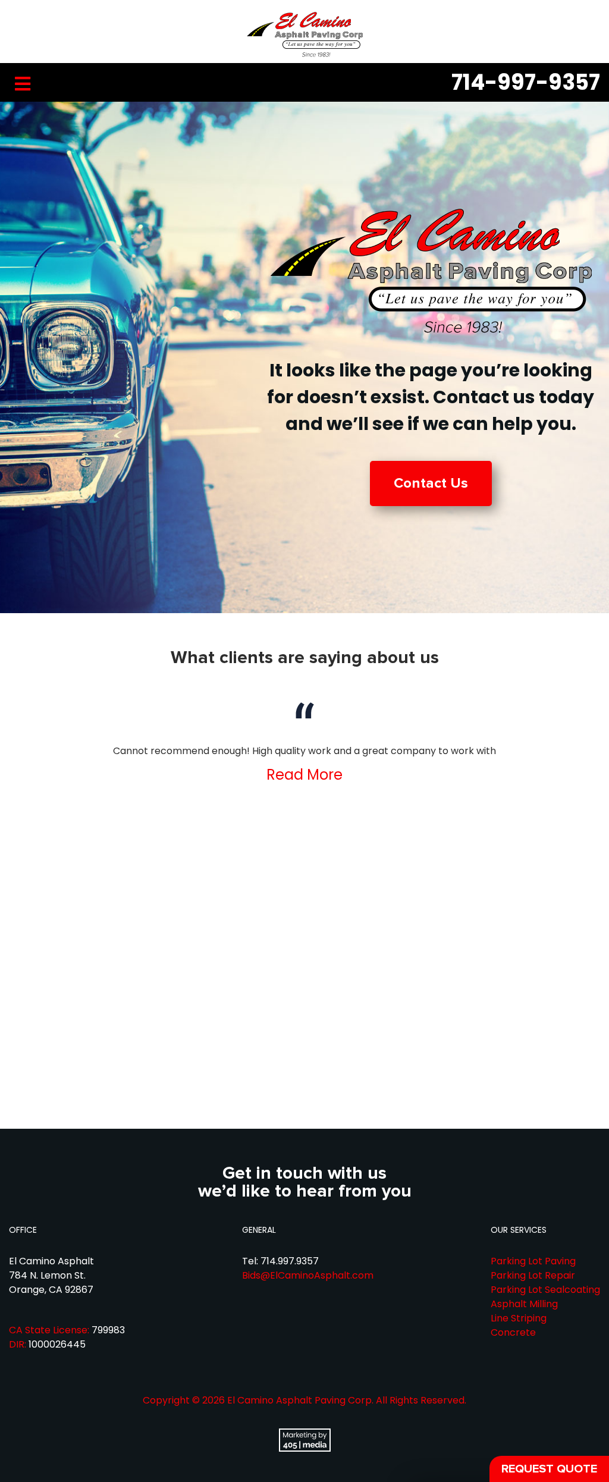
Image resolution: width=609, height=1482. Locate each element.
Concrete (513, 1332)
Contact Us (431, 483)
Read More (304, 774)
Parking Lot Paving (533, 1261)
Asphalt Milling (524, 1304)
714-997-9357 (525, 82)
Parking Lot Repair (533, 1275)
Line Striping (519, 1318)
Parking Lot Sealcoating (545, 1289)
